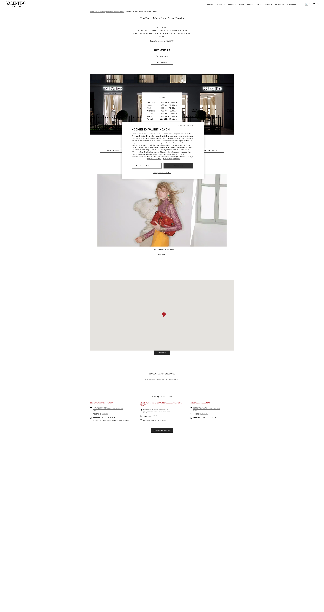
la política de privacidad (171, 159)
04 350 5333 (155, 416)
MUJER (241, 4)
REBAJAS (210, 4)
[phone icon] (310, 4)
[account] (314, 4)
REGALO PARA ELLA (174, 379)
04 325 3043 (205, 414)
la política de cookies (154, 159)
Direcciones (166, 63)
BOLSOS (259, 4)
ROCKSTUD (232, 4)
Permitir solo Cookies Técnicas (147, 166)
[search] (306, 4)
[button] (164, 314)
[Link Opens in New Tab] (162, 210)
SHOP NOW (163, 255)
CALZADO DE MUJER (150, 379)
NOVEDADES (221, 4)
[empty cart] (318, 4)
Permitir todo (178, 166)
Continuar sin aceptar (185, 125)
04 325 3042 (105, 414)
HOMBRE (250, 4)
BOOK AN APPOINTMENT (162, 50)
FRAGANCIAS (279, 4)
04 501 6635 (164, 56)
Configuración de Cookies (162, 173)
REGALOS (268, 4)
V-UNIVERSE (291, 4)
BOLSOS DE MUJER (162, 379)
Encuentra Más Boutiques (162, 430)
